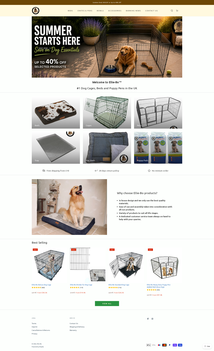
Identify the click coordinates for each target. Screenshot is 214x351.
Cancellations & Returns (41, 330)
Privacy (34, 334)
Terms (34, 323)
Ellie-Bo (39, 344)
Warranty (73, 330)
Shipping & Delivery (77, 327)
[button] (172, 10)
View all (107, 303)
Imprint (34, 327)
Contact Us (74, 323)
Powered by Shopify (38, 347)
